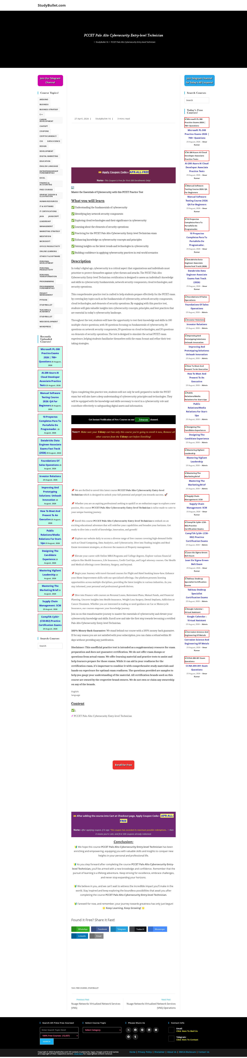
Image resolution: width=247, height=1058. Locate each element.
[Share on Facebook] (135, 1030)
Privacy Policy (145, 1052)
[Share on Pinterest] (142, 1030)
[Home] (92, 42)
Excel (42, 178)
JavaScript (53, 216)
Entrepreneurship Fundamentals (49, 172)
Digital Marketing (49, 156)
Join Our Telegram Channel (50, 80)
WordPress (45, 326)
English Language (49, 166)
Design (43, 146)
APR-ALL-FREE (139, 172)
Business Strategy (49, 109)
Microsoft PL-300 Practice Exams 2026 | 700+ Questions (197, 134)
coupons (44, 131)
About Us (171, 1052)
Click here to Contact (187, 1039)
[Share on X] (128, 1030)
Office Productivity (50, 246)
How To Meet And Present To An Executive (49, 515)
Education (45, 161)
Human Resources (49, 201)
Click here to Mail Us (187, 1031)
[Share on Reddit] (128, 1037)
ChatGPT (44, 126)
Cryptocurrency (48, 136)
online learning (48, 251)
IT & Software (46, 206)
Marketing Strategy (50, 231)
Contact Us (203, 1052)
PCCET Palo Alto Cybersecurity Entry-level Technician (133, 42)
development (46, 151)
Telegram (143, 419)
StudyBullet (93, 988)
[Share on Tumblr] (135, 1037)
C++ (41, 114)
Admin (205, 312)
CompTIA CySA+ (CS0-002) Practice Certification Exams (50, 621)
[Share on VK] (156, 1030)
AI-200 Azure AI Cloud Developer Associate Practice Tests (197, 167)
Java (42, 216)
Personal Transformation (48, 276)
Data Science (53, 141)
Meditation (45, 236)
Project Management (46, 294)
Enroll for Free (123, 764)
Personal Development (46, 262)
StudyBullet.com (52, 5)
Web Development (49, 321)
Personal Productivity (46, 269)
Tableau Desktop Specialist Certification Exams (197, 593)
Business (44, 104)
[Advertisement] (123, 96)
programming (47, 281)
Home (132, 1052)
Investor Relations (50, 476)
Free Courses (81, 988)
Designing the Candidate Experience (50, 555)
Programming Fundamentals (47, 287)
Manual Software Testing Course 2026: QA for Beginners (197, 200)
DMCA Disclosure (187, 1052)
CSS (41, 141)
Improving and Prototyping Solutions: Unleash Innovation (197, 350)
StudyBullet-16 (103, 118)
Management (46, 226)
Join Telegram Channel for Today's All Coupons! (199, 80)
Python (43, 300)
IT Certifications (48, 211)
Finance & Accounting (46, 184)
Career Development (46, 120)
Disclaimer (159, 1052)
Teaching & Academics (45, 311)
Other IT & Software (50, 256)
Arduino (44, 99)
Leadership (45, 221)
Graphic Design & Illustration (48, 195)
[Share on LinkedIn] (149, 1030)
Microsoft (45, 241)
